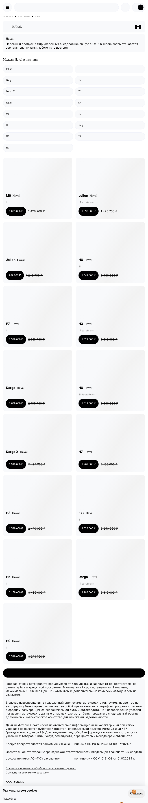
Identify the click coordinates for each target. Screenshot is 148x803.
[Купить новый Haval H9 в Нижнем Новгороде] (37, 621)
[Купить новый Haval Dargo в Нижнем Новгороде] (37, 368)
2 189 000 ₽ (88, 594)
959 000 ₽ (15, 277)
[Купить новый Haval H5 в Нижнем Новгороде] (37, 557)
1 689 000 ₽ (16, 405)
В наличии (24, 16)
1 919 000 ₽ (16, 466)
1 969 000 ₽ (88, 466)
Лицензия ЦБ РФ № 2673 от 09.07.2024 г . (102, 744)
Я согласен (135, 792)
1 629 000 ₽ (88, 341)
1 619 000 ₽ (88, 405)
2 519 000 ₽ (16, 658)
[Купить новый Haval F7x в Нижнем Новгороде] (110, 493)
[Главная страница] (66, 7)
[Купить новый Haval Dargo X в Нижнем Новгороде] (37, 432)
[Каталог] (8, 26)
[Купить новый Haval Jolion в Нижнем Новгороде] (110, 176)
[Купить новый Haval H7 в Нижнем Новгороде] (110, 432)
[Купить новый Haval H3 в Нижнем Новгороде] (110, 304)
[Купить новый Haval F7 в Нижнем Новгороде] (37, 304)
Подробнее (9, 798)
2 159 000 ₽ (16, 594)
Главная (8, 16)
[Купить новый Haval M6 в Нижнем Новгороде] (37, 176)
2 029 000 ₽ (88, 530)
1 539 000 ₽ (16, 530)
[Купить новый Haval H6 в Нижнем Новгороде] (110, 240)
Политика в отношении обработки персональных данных (41, 768)
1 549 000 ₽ (88, 277)
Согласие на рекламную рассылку (27, 772)
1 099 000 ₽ (16, 213)
